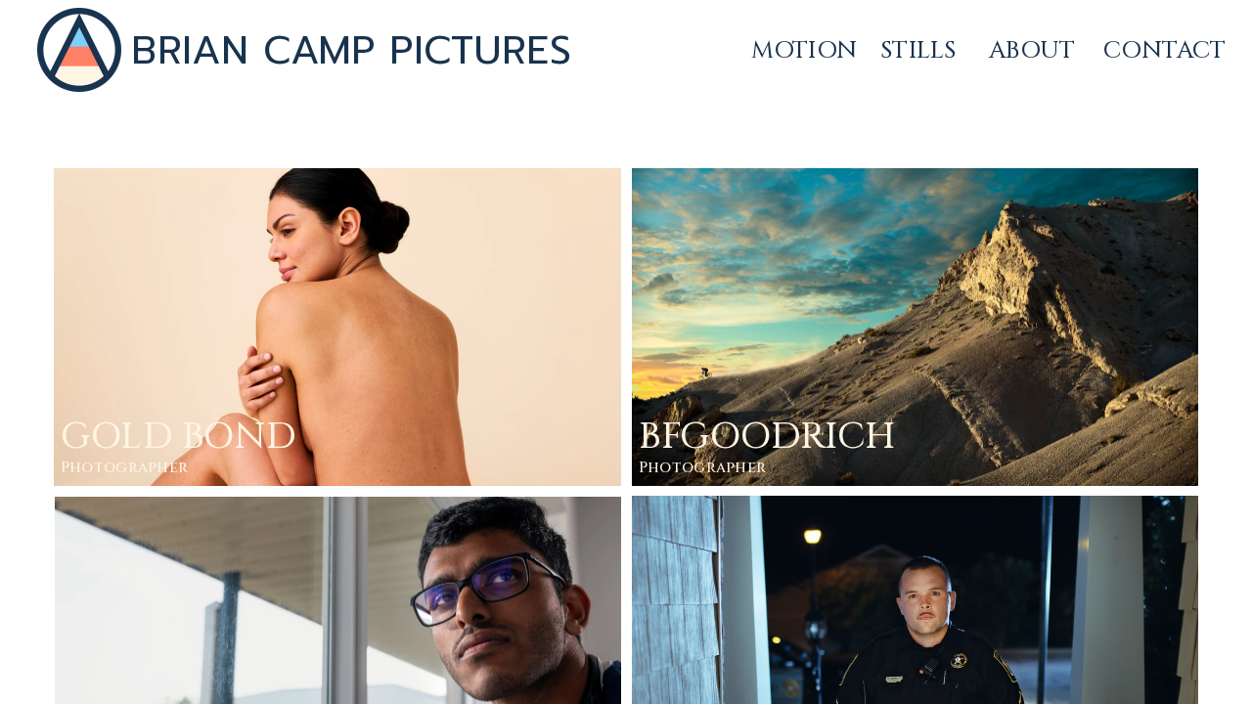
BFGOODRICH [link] (767, 437)
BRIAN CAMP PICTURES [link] (351, 50)
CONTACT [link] (1165, 50)
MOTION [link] (804, 50)
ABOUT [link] (1032, 50)
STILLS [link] (918, 50)
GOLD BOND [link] (178, 437)
